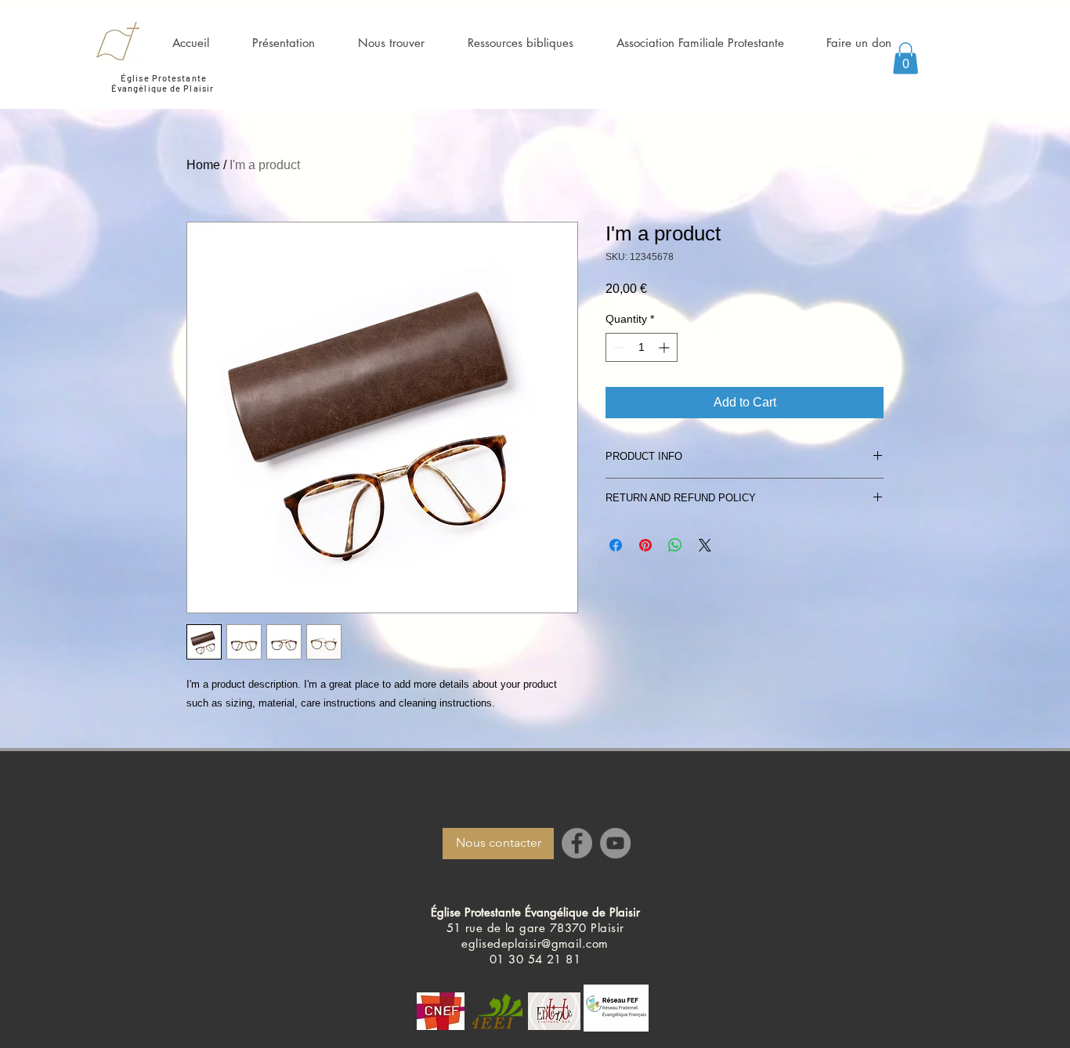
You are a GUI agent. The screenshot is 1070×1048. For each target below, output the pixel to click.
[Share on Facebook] (615, 545)
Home (203, 165)
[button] (905, 58)
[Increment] (665, 347)
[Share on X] (705, 545)
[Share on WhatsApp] (675, 545)
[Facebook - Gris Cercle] (577, 843)
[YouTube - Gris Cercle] (615, 843)
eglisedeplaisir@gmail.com (534, 943)
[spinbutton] (641, 347)
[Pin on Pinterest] (645, 545)
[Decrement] (617, 347)
